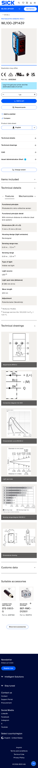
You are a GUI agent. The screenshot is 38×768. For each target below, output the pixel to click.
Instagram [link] (5, 720)
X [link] (1, 724)
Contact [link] (4, 696)
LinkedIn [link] (4, 713)
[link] (8, 3)
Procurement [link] (6, 703)
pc (20, 94)
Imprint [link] (19, 747)
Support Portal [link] (7, 699)
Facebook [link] (5, 717)
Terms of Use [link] (19, 754)
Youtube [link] (4, 727)
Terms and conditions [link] (19, 751)
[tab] (9, 196)
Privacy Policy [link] (19, 757)
